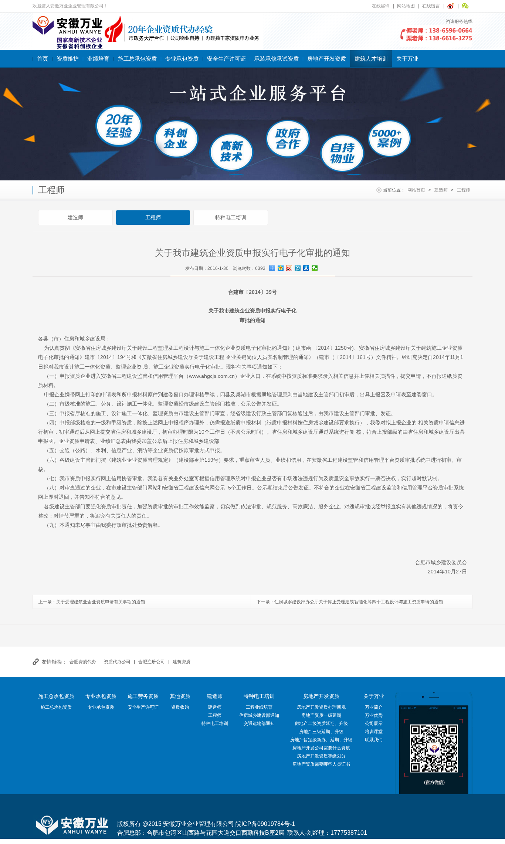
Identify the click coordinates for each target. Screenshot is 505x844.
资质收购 (180, 707)
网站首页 (416, 190)
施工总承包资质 (137, 58)
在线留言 (431, 6)
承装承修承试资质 (276, 58)
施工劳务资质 (143, 696)
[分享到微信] (315, 268)
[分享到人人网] (306, 268)
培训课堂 (374, 731)
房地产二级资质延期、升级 (321, 723)
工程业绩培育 (259, 707)
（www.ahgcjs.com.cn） (212, 376)
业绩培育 (98, 58)
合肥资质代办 (83, 661)
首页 (42, 58)
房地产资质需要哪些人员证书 (321, 764)
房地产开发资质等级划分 (321, 756)
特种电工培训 (230, 217)
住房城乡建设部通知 (259, 715)
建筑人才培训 (371, 58)
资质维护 (68, 58)
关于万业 (407, 58)
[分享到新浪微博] (289, 268)
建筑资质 (181, 661)
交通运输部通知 (259, 723)
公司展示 (374, 723)
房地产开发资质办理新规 (321, 707)
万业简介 (374, 707)
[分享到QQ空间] (281, 268)
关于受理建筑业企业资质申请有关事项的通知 (100, 601)
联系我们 (374, 739)
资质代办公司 (117, 661)
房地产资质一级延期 (321, 715)
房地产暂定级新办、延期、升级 (321, 739)
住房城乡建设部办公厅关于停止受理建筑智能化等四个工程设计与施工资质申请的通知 (358, 601)
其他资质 (180, 696)
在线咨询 (381, 6)
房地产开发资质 (326, 58)
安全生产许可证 (226, 58)
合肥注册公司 (151, 661)
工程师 (463, 190)
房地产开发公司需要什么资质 (321, 747)
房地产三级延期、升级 (321, 731)
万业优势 (374, 715)
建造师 (441, 190)
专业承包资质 (182, 58)
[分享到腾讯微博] (298, 268)
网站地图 (406, 6)
